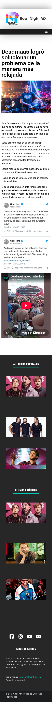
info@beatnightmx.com (30, 677)
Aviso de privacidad (15, 680)
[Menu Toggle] (46, 31)
